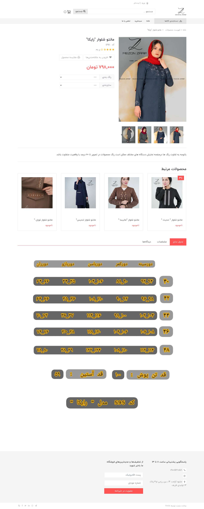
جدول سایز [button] (178, 241)
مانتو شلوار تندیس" (129, 220)
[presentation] (183, 134)
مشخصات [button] (162, 241)
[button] (67, 11)
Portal (167, 506)
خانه (148, 21)
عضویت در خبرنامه (124, 491)
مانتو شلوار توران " (86, 220)
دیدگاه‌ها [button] (146, 241)
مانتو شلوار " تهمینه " (41, 220)
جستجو (79, 11)
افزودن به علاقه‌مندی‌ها (97, 57)
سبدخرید (138, 21)
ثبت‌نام (137, 3)
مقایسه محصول (69, 57)
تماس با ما (126, 21)
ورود (143, 3)
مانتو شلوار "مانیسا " (172, 220)
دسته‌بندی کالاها (172, 21)
